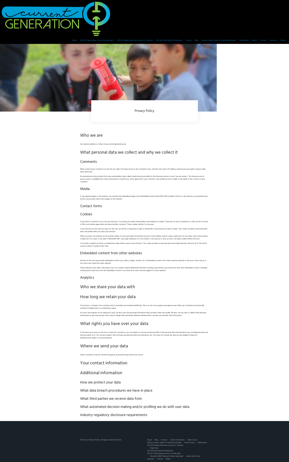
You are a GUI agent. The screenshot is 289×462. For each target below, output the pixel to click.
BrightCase (154, 448)
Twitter (188, 40)
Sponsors (273, 40)
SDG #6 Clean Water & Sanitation (169, 40)
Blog (196, 40)
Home (74, 40)
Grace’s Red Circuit (193, 456)
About (254, 40)
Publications (244, 40)
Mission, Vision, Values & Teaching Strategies (219, 40)
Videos (283, 40)
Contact (263, 40)
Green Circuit (192, 439)
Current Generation (177, 439)
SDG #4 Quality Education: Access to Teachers (135, 40)
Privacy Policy (189, 442)
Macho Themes (94, 439)
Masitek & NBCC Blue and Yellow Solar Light (166, 456)
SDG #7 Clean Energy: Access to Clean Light (97, 40)
